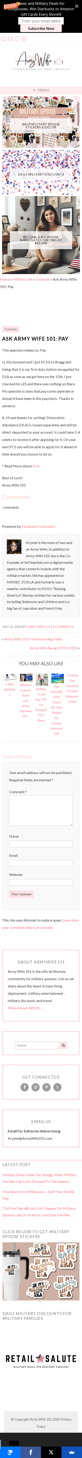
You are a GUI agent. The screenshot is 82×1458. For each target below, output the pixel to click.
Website (16, 874)
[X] (51, 1452)
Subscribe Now (41, 28)
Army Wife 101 (38, 627)
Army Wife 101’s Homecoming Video (33, 639)
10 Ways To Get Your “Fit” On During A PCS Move (41, 704)
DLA (36, 466)
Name (14, 836)
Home (5, 279)
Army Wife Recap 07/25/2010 (53, 648)
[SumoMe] (72, 1452)
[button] (41, 16)
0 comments (63, 627)
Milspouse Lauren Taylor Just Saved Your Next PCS (25, 700)
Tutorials (43, 279)
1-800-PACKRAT (9, 690)
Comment (18, 792)
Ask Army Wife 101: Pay (35, 339)
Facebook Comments (38, 526)
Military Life (22, 279)
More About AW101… (25, 1008)
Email (13, 855)
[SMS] (10, 1452)
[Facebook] (30, 1452)
